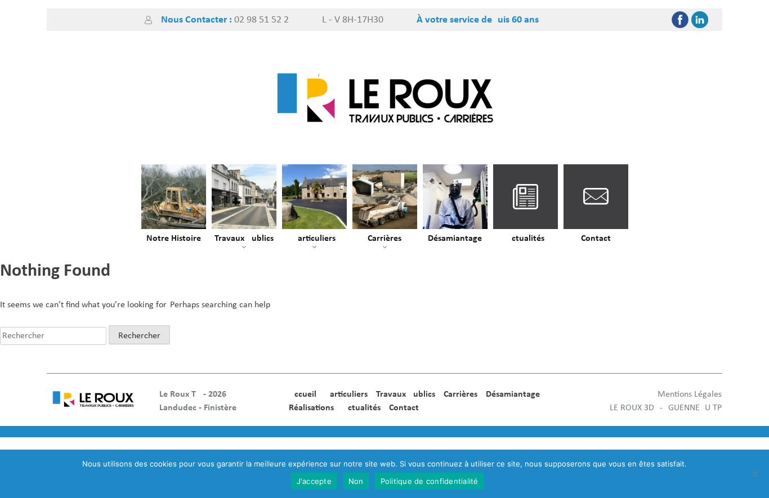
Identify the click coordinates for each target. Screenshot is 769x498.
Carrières (384, 238)
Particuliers (314, 238)
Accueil (302, 394)
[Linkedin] (699, 19)
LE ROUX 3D (632, 407)
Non (356, 481)
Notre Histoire (173, 238)
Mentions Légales (690, 394)
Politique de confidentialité (430, 481)
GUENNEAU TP (695, 407)
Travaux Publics (244, 238)
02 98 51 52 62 (261, 20)
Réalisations (311, 407)
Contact (596, 238)
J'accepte (314, 481)
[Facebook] (680, 19)
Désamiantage (455, 238)
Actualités (525, 238)
